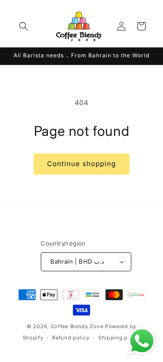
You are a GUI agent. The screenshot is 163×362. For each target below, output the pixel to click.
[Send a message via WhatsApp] (141, 341)
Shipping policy (119, 337)
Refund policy (70, 337)
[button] (24, 26)
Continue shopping (81, 163)
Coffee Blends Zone (77, 326)
